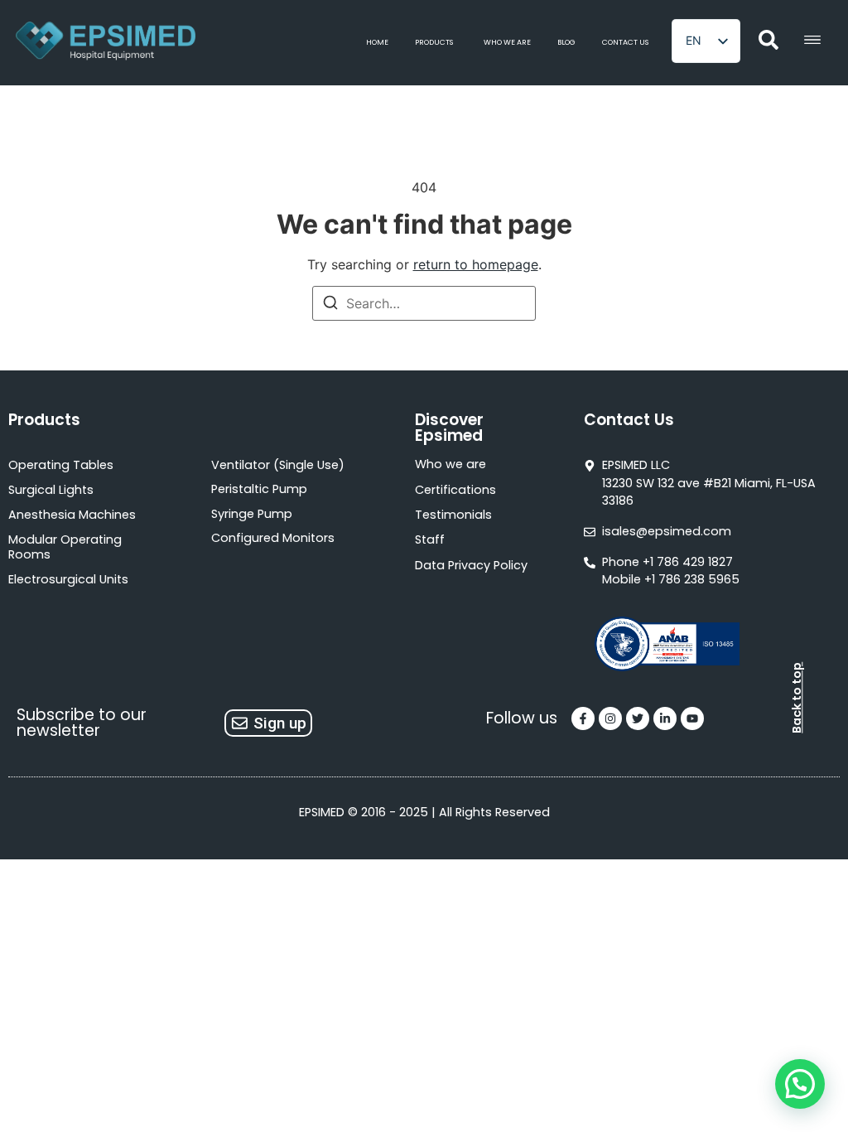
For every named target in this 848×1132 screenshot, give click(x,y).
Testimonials (453, 514)
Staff (430, 539)
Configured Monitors (273, 538)
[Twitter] (637, 718)
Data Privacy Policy (471, 565)
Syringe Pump (251, 514)
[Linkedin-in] (665, 718)
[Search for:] (424, 303)
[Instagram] (610, 718)
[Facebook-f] (583, 718)
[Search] (330, 305)
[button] (800, 1084)
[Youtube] (692, 718)
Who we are (450, 464)
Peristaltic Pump (259, 489)
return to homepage (475, 264)
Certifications (455, 489)
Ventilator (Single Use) (277, 465)
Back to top (796, 697)
